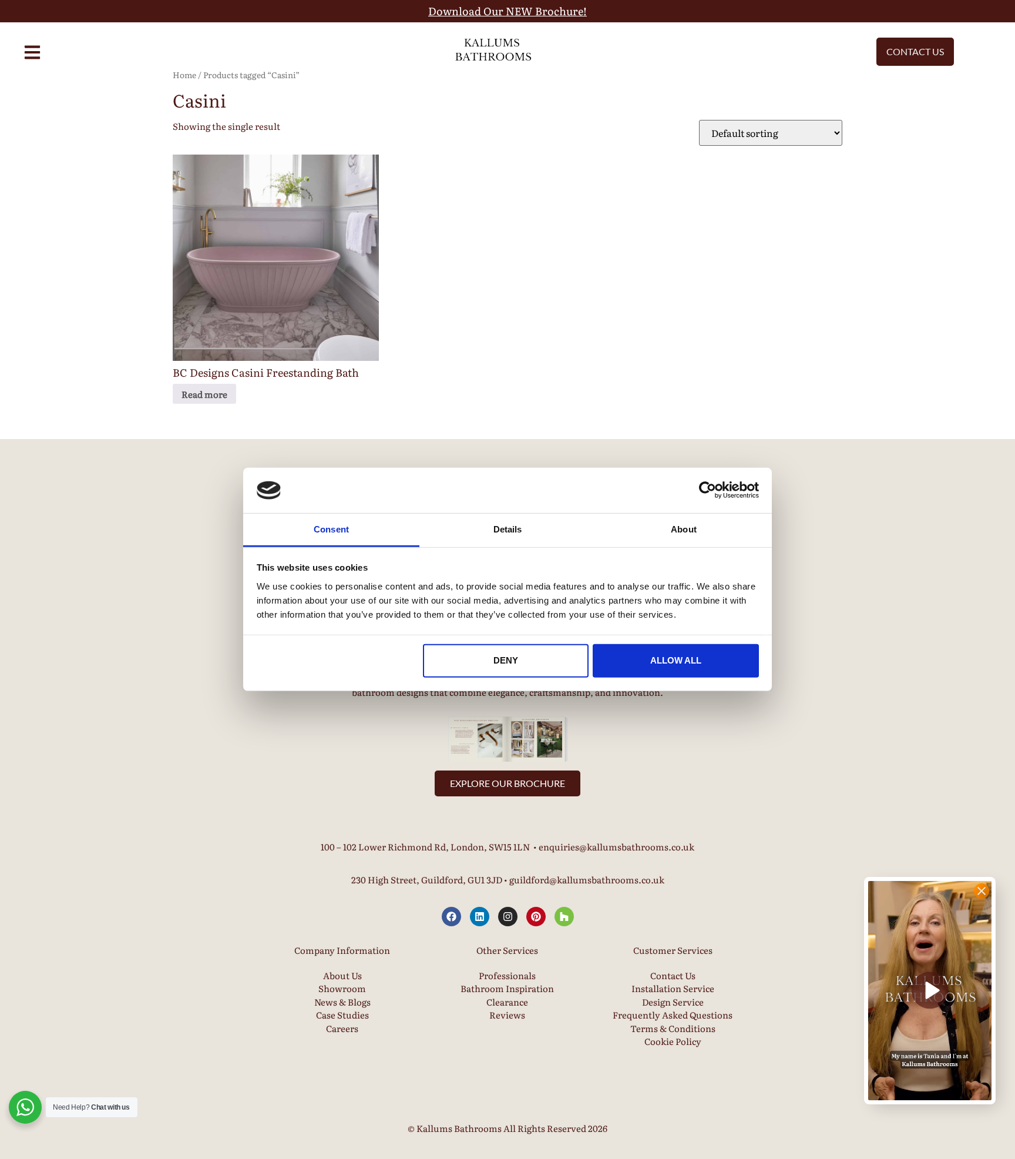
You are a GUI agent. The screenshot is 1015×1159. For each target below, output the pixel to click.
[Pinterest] (536, 916)
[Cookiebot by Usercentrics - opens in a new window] (707, 490)
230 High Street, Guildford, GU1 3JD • (430, 879)
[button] (930, 990)
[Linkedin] (479, 916)
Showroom (342, 988)
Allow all (675, 660)
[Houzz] (564, 916)
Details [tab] (507, 529)
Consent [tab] (331, 529)
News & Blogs (342, 1002)
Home (184, 75)
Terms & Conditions (672, 1028)
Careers (342, 1028)
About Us (342, 975)
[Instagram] (507, 916)
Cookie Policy (672, 1041)
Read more (204, 394)
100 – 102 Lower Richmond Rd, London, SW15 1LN (425, 846)
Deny (505, 660)
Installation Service (672, 988)
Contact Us (672, 975)
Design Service (673, 1002)
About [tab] (684, 529)
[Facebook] (451, 916)
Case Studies (342, 1014)
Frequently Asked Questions (672, 1014)
